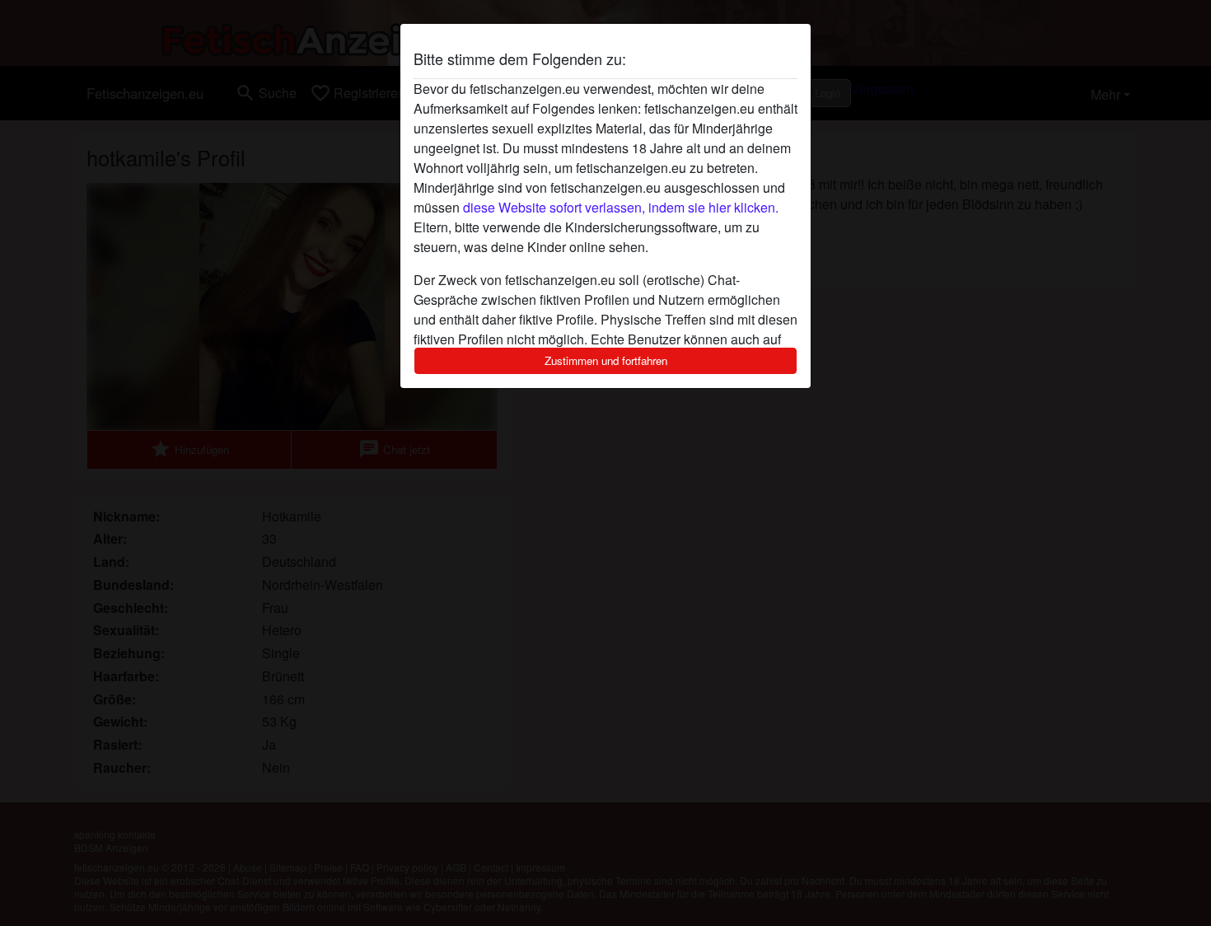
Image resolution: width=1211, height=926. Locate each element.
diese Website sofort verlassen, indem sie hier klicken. (620, 207)
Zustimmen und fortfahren (606, 360)
